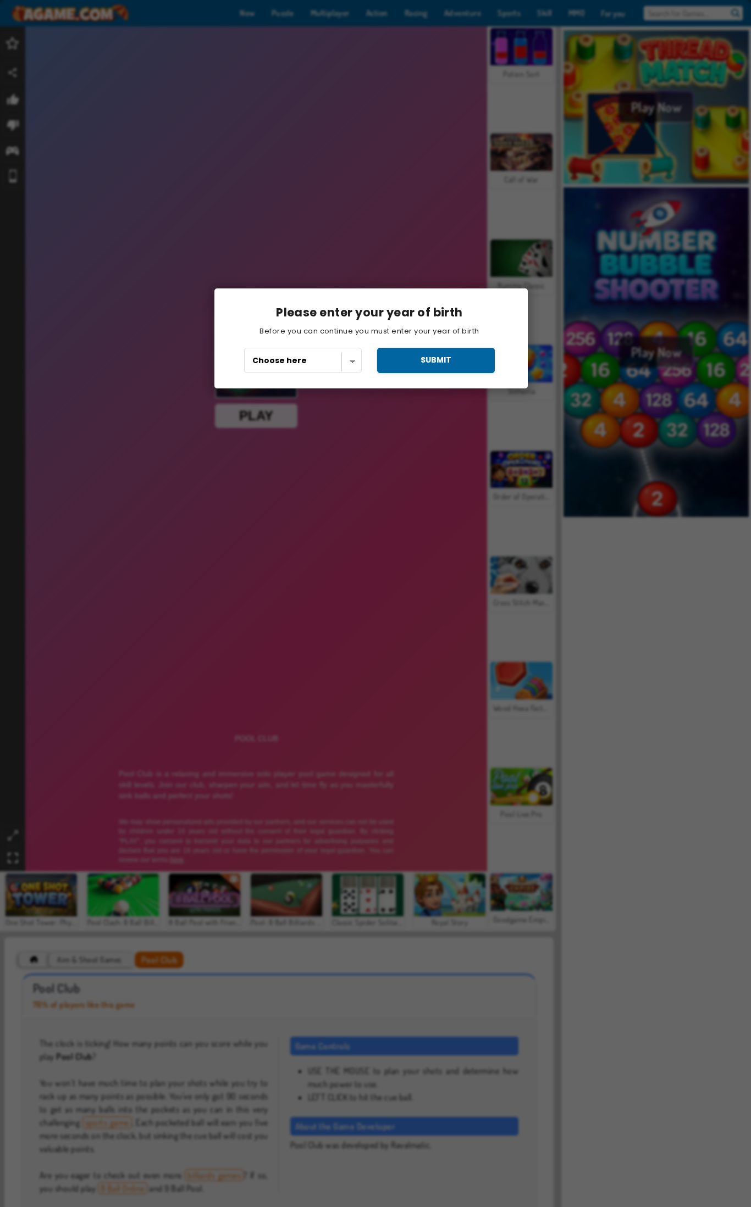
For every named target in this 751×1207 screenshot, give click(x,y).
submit (436, 359)
